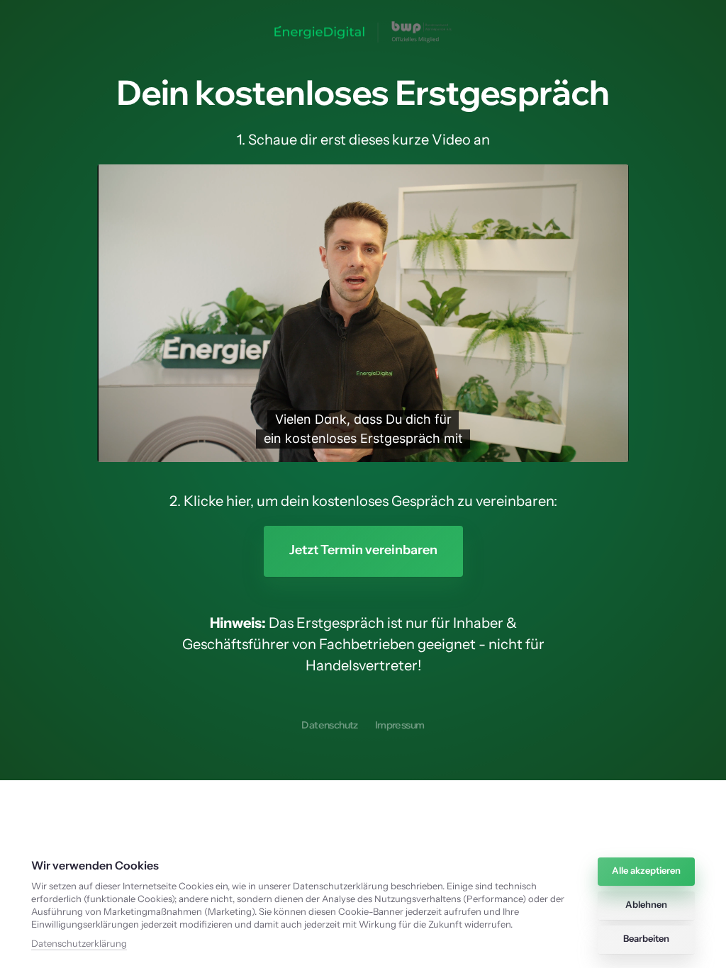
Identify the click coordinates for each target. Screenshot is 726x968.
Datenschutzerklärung (79, 944)
